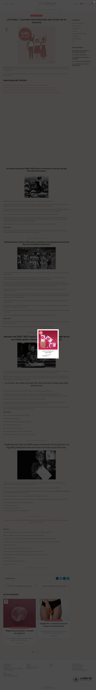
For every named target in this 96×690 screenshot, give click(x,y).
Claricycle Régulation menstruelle (48, 351)
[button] (45, 355)
